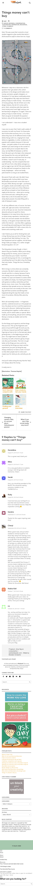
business (12, 23)
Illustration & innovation (8, 766)
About (1, 855)
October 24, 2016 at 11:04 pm (16, 608)
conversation (20, 23)
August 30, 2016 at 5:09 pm (15, 497)
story (4, 26)
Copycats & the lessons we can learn (11, 759)
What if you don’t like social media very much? (24, 422)
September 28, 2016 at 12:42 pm (17, 528)
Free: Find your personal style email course (11, 864)
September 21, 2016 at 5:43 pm (16, 514)
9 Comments (8, 28)
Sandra (11, 512)
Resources (2, 862)
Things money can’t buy (16, 14)
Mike (10, 462)
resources (23, 24)
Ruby (10, 495)
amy (5, 21)
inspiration (15, 24)
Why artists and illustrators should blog (12, 769)
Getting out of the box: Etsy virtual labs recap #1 (15, 763)
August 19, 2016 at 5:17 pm (15, 464)
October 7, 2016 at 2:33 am (15, 591)
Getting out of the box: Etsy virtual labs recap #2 (15, 764)
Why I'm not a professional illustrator (12, 756)
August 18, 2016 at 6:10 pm (15, 452)
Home (1, 852)
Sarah (10, 477)
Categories (5, 801)
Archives (4, 812)
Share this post (25, 412)
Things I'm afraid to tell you (9, 772)
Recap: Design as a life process (10, 767)
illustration (6, 24)
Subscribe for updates (5, 871)
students (10, 26)
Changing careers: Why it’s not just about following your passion (9, 422)
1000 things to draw (5, 866)
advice (6, 23)
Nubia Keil (12, 589)
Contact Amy (3, 859)
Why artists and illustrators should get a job (13, 771)
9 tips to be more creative (9, 758)
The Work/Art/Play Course (7, 869)
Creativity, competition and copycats (12, 761)
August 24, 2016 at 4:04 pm (15, 480)
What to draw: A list (7, 754)
